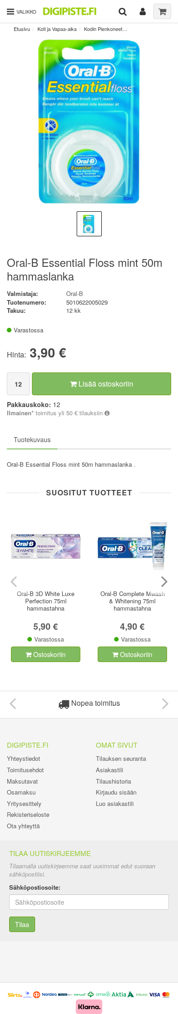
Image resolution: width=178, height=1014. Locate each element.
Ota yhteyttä (23, 825)
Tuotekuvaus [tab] (32, 439)
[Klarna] (89, 1005)
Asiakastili (109, 769)
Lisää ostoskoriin (105, 383)
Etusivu (22, 28)
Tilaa (22, 924)
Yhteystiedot (23, 758)
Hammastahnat (146, 28)
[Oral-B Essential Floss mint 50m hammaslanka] (89, 122)
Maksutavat (22, 781)
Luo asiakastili (115, 803)
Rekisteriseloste (28, 814)
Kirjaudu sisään (116, 792)
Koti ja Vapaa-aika (57, 28)
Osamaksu (21, 792)
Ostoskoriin (48, 654)
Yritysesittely (24, 803)
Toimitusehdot (25, 769)
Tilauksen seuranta (121, 758)
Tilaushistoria (113, 781)
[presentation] (14, 581)
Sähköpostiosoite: (34, 887)
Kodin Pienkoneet (103, 28)
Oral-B (74, 293)
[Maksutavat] (89, 994)
